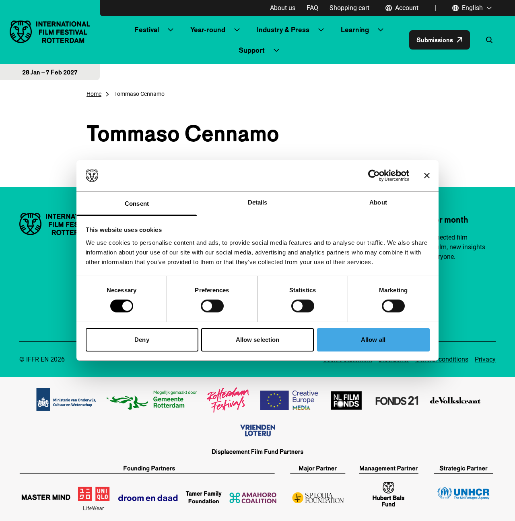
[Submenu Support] (276, 50)
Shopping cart (349, 8)
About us (282, 8)
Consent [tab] (137, 203)
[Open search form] (489, 40)
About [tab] (378, 202)
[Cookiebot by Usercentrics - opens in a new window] (374, 176)
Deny (141, 339)
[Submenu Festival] (171, 30)
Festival (146, 29)
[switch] (212, 306)
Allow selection (258, 339)
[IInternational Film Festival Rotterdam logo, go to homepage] (50, 32)
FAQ (312, 8)
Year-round (207, 29)
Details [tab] (258, 202)
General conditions (441, 359)
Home (94, 94)
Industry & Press (283, 29)
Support (252, 50)
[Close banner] (427, 175)
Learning (355, 29)
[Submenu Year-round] (237, 30)
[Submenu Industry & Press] (321, 30)
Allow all (373, 339)
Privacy (485, 359)
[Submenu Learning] (381, 30)
